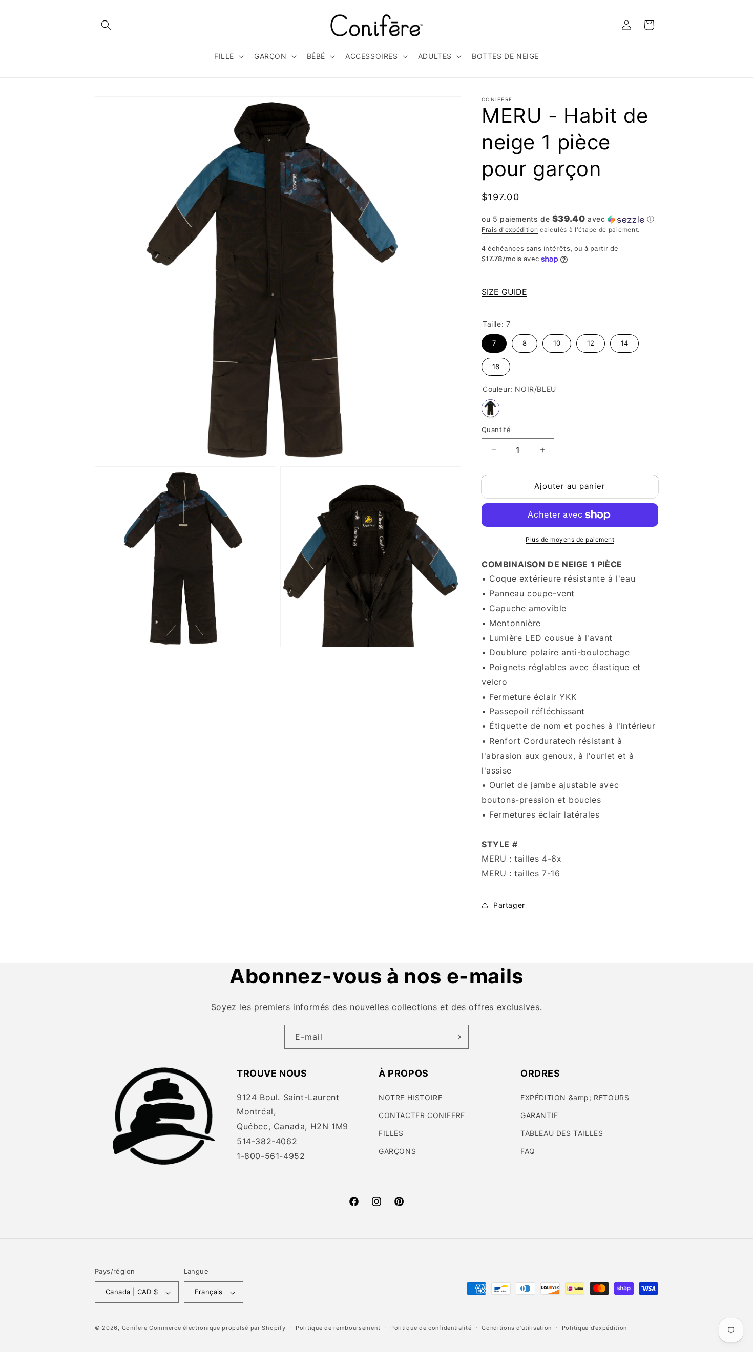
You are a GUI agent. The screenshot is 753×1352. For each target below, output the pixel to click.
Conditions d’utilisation (517, 1328)
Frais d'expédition (510, 229)
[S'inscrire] (457, 1037)
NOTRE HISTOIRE (410, 1096)
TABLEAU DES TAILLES (561, 1133)
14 (624, 340)
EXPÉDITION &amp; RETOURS (574, 1096)
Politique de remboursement (338, 1328)
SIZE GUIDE (504, 292)
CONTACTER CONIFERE (422, 1114)
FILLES (391, 1133)
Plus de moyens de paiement (570, 539)
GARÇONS (397, 1151)
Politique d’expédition (594, 1328)
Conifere (135, 1328)
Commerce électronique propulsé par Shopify (217, 1328)
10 (557, 340)
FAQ (527, 1151)
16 (496, 364)
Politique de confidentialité (431, 1328)
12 (591, 340)
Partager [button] (509, 904)
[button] (106, 25)
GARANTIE (539, 1114)
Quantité (496, 429)
